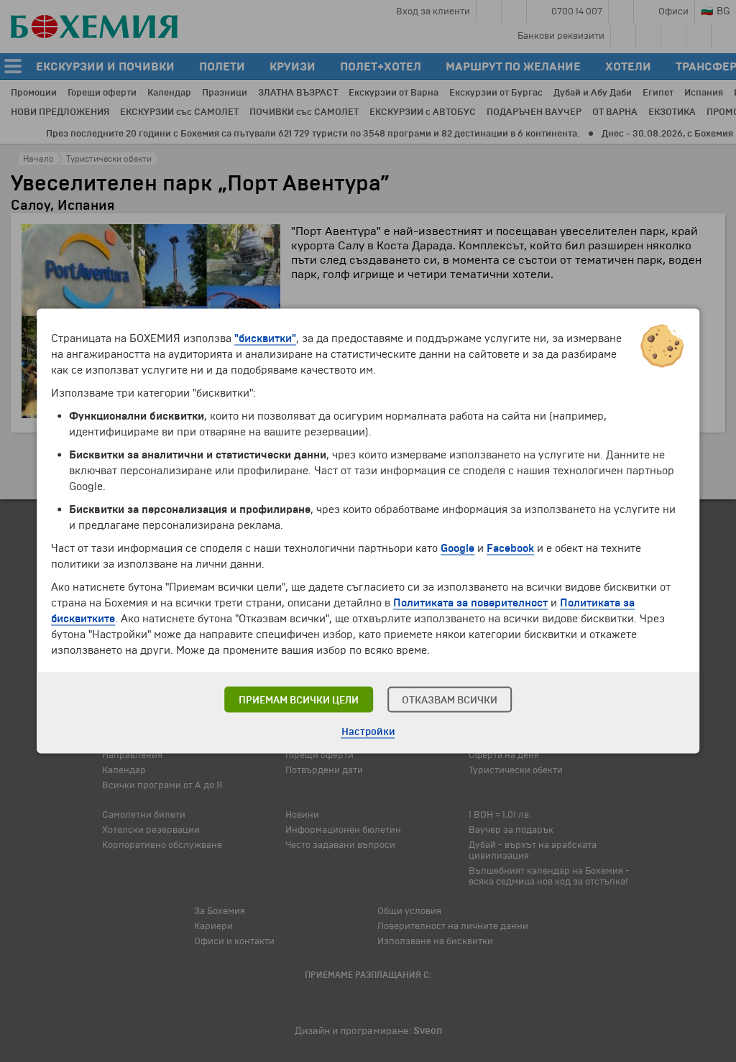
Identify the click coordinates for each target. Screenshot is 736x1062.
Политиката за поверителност (470, 602)
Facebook (510, 548)
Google (457, 548)
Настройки (368, 732)
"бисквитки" (265, 338)
